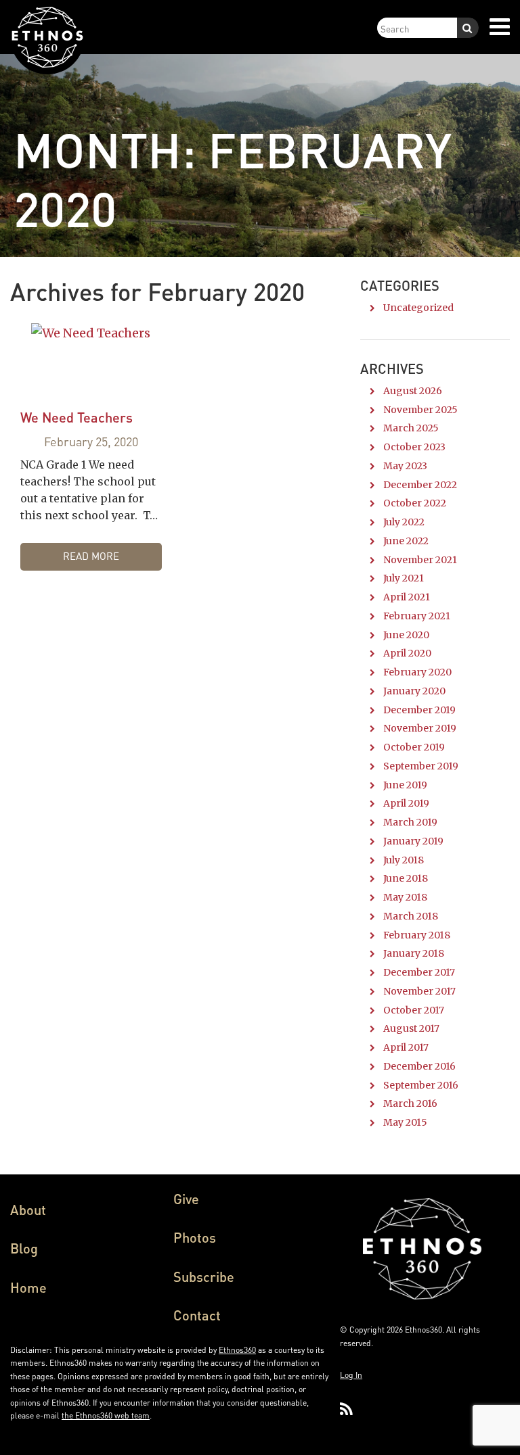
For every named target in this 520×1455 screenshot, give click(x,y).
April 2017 (406, 1047)
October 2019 (414, 747)
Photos (194, 1237)
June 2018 (405, 878)
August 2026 (412, 391)
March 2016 (410, 1103)
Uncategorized (418, 308)
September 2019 (420, 766)
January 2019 (413, 841)
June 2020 (406, 635)
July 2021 (403, 578)
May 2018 (405, 897)
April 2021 (406, 597)
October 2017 (413, 1010)
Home (28, 1287)
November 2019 (419, 728)
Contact (197, 1315)
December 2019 (419, 710)
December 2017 (419, 972)
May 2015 (405, 1122)
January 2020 (414, 691)
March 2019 (410, 822)
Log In (351, 1375)
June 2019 (405, 785)
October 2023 (414, 447)
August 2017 (411, 1028)
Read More (91, 556)
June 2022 (406, 541)
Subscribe (203, 1276)
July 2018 (403, 860)
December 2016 (419, 1066)
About (28, 1209)
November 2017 (419, 991)
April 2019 (406, 803)
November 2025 (420, 410)
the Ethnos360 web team (106, 1415)
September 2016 (420, 1085)
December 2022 (420, 485)
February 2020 (417, 672)
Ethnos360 (237, 1350)
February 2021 (416, 616)
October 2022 (414, 503)
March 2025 (411, 428)
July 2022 (404, 522)
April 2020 (407, 653)
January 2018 (413, 953)
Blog (24, 1248)
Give (186, 1199)
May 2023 (405, 466)
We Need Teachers (76, 417)
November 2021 (420, 560)
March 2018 (410, 916)
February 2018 (416, 935)
